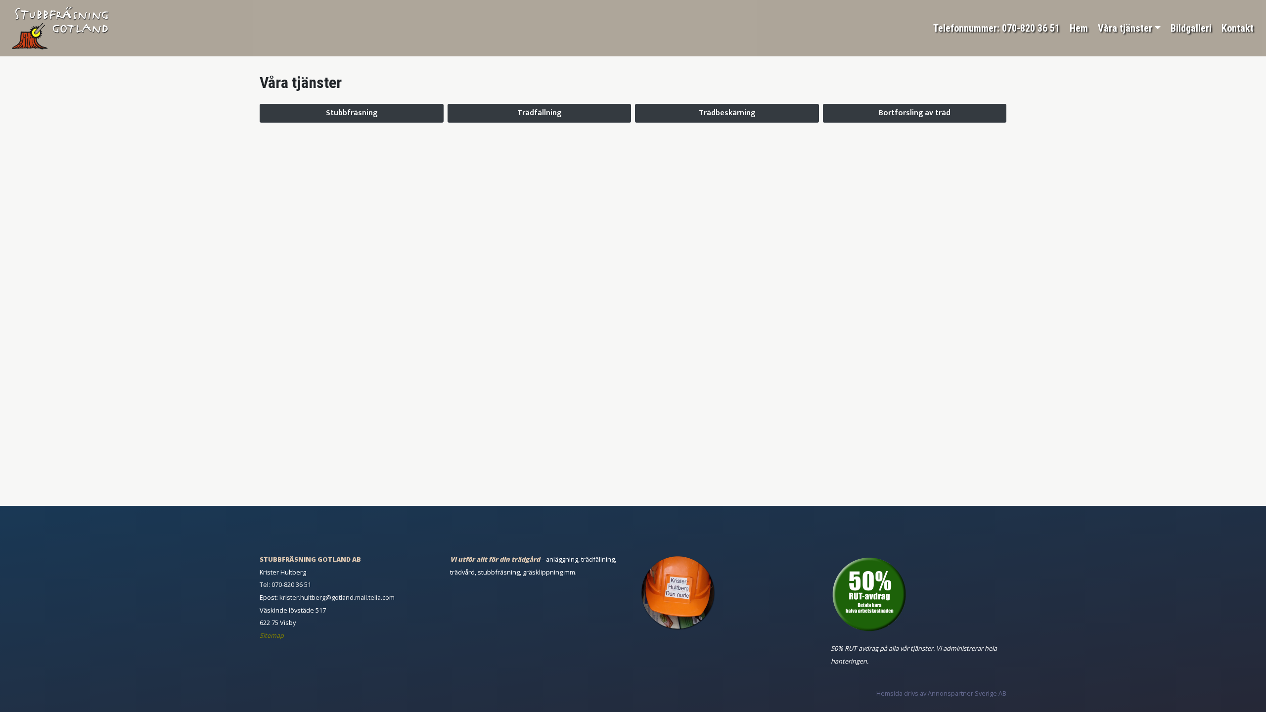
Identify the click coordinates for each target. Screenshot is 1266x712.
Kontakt (1237, 28)
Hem (1079, 28)
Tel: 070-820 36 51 (285, 584)
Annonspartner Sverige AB (967, 693)
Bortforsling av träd (914, 113)
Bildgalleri (1191, 28)
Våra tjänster (1125, 28)
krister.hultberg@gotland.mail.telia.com (337, 597)
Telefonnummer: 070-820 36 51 (996, 28)
